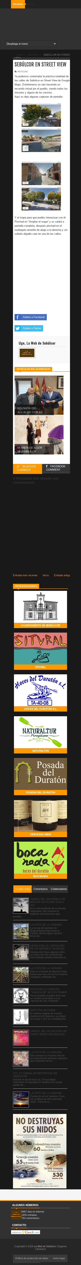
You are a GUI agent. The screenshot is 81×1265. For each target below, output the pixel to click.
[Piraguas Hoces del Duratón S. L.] (40, 710)
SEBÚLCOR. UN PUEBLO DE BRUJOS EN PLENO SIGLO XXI (47, 902)
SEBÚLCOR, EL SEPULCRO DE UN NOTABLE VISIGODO (47, 947)
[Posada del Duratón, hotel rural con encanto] (40, 794)
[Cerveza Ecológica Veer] (40, 836)
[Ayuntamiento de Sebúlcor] (40, 627)
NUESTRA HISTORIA (42, 1010)
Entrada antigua (63, 575)
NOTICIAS (22, 71)
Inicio (46, 575)
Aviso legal (59, 1258)
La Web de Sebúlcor (45, 1246)
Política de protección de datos (31, 1258)
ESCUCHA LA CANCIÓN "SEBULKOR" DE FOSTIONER (48, 991)
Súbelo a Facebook (34, 317)
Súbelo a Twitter (32, 328)
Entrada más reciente (25, 575)
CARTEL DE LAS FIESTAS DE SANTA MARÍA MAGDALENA (48, 1033)
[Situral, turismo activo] (40, 668)
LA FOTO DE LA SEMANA (46, 924)
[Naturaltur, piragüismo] (40, 752)
